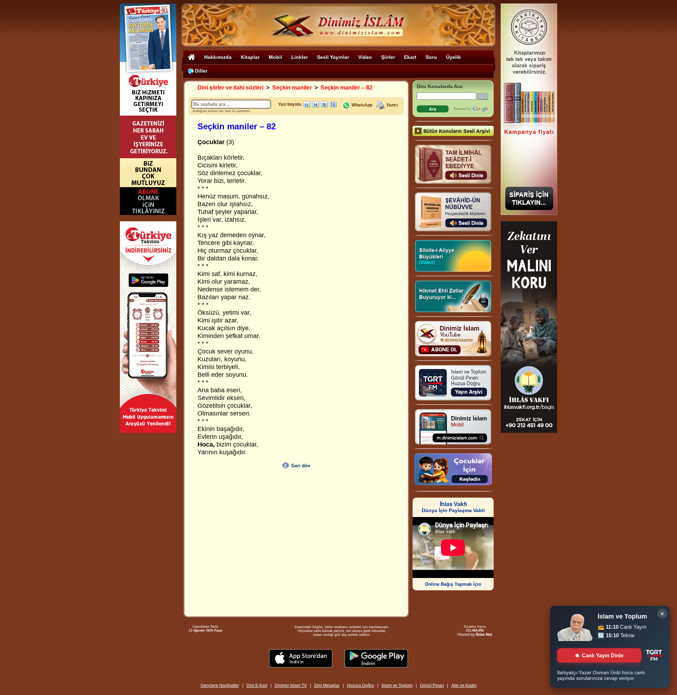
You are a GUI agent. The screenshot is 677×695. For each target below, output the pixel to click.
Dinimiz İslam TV (291, 685)
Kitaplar (250, 57)
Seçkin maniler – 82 (346, 88)
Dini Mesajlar (327, 685)
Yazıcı (392, 105)
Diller (200, 71)
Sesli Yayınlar (333, 57)
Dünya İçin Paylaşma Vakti (453, 507)
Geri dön (300, 465)
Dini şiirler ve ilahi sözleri (230, 88)
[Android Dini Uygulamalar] (376, 666)
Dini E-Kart (256, 685)
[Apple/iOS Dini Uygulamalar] (301, 666)
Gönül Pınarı (432, 685)
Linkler (299, 57)
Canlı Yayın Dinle (602, 655)
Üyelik (453, 57)
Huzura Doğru (360, 685)
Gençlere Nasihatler (220, 685)
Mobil (275, 57)
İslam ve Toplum (397, 685)
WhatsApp (361, 105)
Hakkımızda (218, 57)
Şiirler (388, 57)
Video (365, 57)
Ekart (410, 57)
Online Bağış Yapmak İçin (453, 584)
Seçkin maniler (292, 88)
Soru (431, 57)
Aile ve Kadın (464, 685)
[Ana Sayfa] (191, 57)
